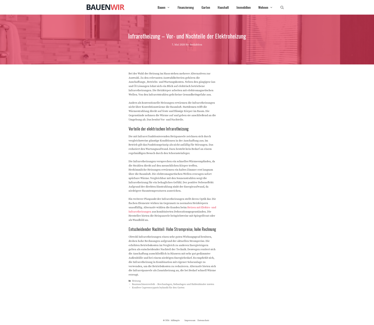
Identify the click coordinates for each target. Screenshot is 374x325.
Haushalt (223, 7)
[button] (282, 7)
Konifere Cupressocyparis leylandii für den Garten (158, 287)
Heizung (136, 281)
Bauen (161, 7)
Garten (205, 7)
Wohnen (263, 7)
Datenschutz (203, 320)
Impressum (190, 320)
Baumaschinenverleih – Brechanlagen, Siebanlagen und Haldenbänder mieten (173, 284)
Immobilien (244, 7)
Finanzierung (186, 7)
